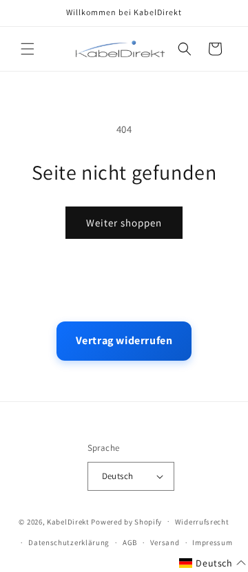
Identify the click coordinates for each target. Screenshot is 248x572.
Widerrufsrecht (202, 522)
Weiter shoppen (124, 222)
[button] (27, 49)
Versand (165, 542)
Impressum (212, 542)
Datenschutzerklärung (69, 542)
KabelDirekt (68, 521)
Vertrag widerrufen (124, 340)
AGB (130, 542)
